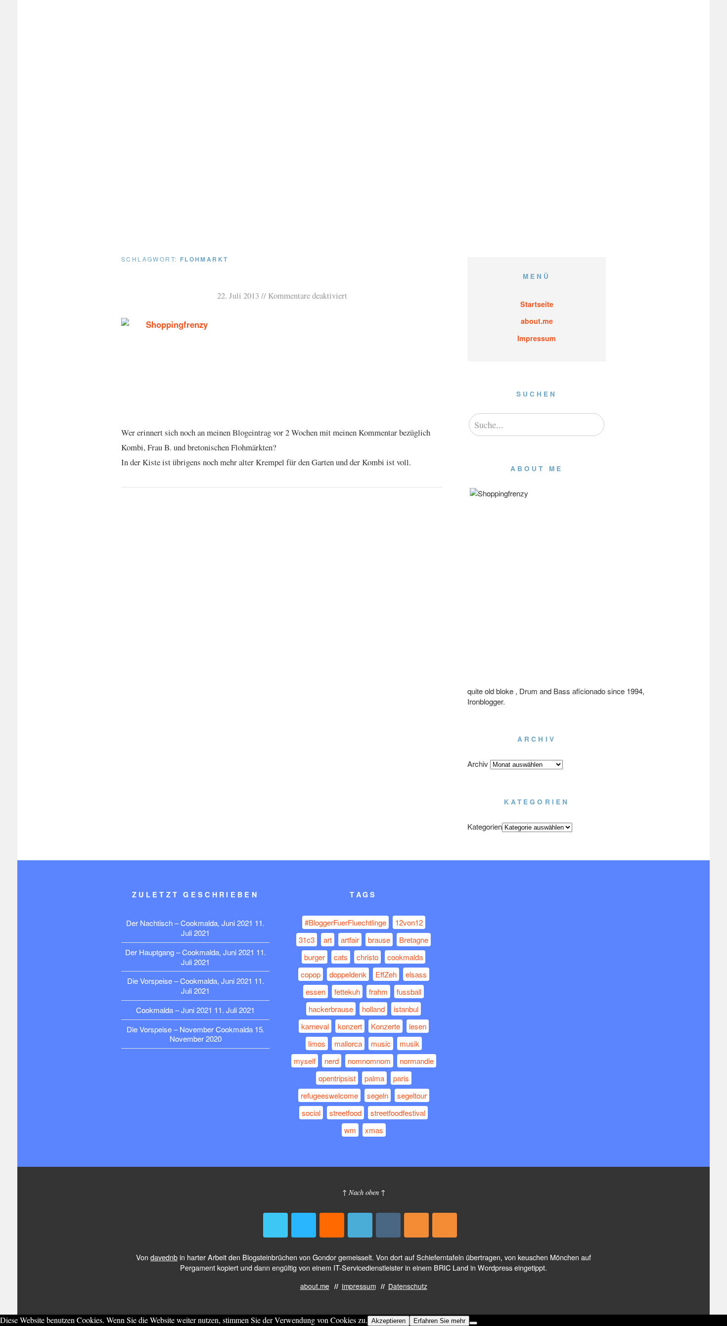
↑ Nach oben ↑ (363, 1192)
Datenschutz (584, 24)
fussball (409, 991)
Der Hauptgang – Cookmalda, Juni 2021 (189, 952)
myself (305, 1061)
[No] (473, 1323)
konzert (350, 1026)
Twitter (275, 1225)
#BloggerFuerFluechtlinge (345, 922)
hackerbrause (331, 1009)
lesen (417, 1026)
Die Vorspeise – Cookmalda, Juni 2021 (189, 980)
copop (310, 974)
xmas (374, 1130)
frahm (378, 991)
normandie (417, 1061)
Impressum (531, 24)
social (311, 1112)
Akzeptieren (388, 1321)
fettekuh (347, 991)
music (381, 1043)
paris (401, 1078)
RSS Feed (416, 1225)
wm (350, 1130)
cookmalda (405, 957)
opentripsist (337, 1078)
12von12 (409, 922)
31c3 (307, 939)
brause (379, 939)
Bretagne (413, 939)
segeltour (412, 1095)
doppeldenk (347, 974)
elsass (416, 974)
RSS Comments (444, 1225)
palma (374, 1078)
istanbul (406, 1009)
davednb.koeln (158, 24)
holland (373, 1009)
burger (314, 957)
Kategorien (484, 826)
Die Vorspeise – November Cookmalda (190, 1029)
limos (316, 1043)
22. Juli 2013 (238, 295)
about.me (484, 24)
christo (367, 957)
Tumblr (388, 1225)
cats (341, 957)
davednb (164, 1257)
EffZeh (386, 974)
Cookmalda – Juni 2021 (174, 1010)
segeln (377, 1095)
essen (315, 991)
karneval (315, 1026)
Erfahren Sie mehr (439, 1321)
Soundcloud (331, 1225)
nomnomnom (369, 1061)
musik (409, 1043)
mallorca (348, 1043)
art (327, 939)
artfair (350, 939)
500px (303, 1225)
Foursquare (360, 1225)
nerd (331, 1061)
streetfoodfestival (397, 1112)
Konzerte (385, 1026)
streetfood (345, 1112)
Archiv (477, 763)
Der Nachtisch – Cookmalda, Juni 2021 (189, 923)
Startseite (536, 304)
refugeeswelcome (329, 1095)
